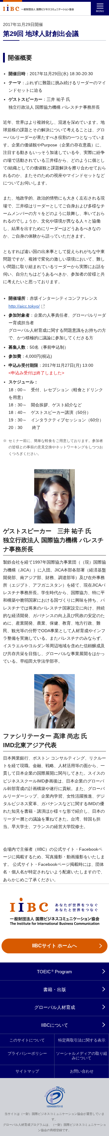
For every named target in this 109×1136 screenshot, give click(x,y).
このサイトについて (27, 1040)
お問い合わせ (82, 1071)
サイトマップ (27, 1071)
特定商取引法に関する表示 (81, 1040)
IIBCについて (54, 1025)
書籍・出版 (54, 989)
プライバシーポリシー (27, 1053)
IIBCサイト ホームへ (54, 945)
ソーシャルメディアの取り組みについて (81, 1055)
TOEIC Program (54, 971)
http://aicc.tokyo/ (24, 306)
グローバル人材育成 (54, 1007)
